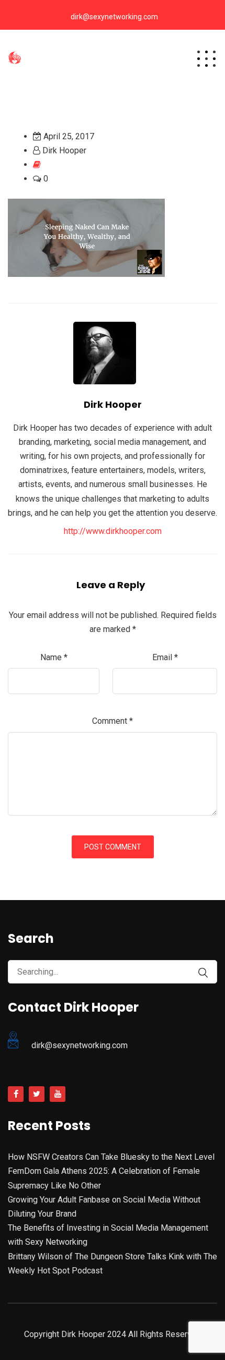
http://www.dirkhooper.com (113, 531)
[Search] (203, 973)
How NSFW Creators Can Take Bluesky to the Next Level (111, 1157)
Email (165, 657)
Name (54, 657)
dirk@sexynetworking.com (114, 17)
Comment (112, 721)
